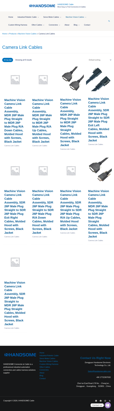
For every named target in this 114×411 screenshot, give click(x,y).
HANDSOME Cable (65, 4)
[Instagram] (105, 401)
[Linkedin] (96, 401)
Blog (41, 376)
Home (42, 353)
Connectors (44, 370)
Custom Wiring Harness (49, 364)
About (42, 373)
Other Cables (45, 367)
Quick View (15, 90)
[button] (38, 17)
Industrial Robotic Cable (49, 356)
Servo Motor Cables (47, 358)
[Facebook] (101, 401)
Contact (43, 378)
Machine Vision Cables (49, 361)
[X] (110, 401)
